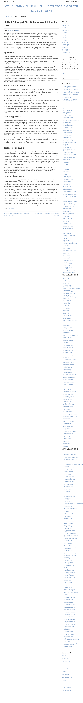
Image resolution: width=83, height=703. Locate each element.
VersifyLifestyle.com (68, 152)
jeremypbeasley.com (68, 193)
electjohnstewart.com (69, 626)
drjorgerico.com (67, 176)
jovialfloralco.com (67, 208)
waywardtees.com (67, 115)
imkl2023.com (66, 262)
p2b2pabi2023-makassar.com (70, 280)
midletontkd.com (68, 582)
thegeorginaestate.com (68, 404)
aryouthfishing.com (68, 513)
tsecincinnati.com (67, 318)
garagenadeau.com (67, 199)
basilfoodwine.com (68, 585)
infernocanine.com (68, 562)
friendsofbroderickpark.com (70, 374)
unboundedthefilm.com (68, 110)
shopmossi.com (67, 557)
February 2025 (65, 44)
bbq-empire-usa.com (68, 433)
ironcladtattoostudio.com (70, 526)
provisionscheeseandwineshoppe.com (72, 288)
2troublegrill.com (68, 550)
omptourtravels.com (69, 628)
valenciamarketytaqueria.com (71, 508)
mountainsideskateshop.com (71, 596)
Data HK (64, 655)
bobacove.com (66, 409)
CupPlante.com (66, 164)
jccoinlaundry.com (67, 337)
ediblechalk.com (67, 438)
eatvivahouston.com (69, 483)
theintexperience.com (68, 108)
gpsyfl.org (65, 446)
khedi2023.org (66, 290)
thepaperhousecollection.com (71, 564)
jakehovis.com (66, 393)
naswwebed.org (67, 240)
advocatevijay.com (67, 237)
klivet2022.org (66, 303)
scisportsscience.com (69, 644)
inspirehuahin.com (67, 189)
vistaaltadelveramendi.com (70, 459)
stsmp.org (65, 129)
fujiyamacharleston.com (68, 379)
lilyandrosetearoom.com (70, 537)
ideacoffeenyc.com (67, 344)
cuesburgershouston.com (70, 462)
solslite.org (66, 567)
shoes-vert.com (66, 332)
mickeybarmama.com (68, 413)
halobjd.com (66, 144)
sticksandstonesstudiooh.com (71, 553)
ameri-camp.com (67, 181)
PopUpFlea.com (66, 169)
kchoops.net (67, 594)
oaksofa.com (66, 441)
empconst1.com (66, 184)
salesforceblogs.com (68, 137)
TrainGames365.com (68, 139)
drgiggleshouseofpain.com (69, 196)
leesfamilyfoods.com (68, 226)
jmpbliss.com (66, 174)
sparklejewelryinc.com (69, 525)
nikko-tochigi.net (68, 587)
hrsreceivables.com (67, 183)
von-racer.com (66, 361)
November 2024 (66, 49)
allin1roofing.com (68, 574)
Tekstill (16, 16)
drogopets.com (66, 436)
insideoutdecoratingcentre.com (70, 205)
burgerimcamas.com (69, 648)
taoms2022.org (66, 307)
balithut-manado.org (68, 242)
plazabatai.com (66, 322)
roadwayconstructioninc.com (70, 414)
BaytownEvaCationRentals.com (70, 140)
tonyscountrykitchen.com (69, 398)
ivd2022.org (66, 312)
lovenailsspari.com (67, 369)
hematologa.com (68, 473)
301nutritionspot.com (69, 599)
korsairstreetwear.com (69, 496)
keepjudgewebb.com (69, 575)
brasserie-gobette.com (68, 421)
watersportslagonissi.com (69, 213)
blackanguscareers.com (69, 614)
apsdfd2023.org (66, 258)
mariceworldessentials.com (69, 386)
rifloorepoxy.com (68, 545)
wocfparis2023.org (67, 281)
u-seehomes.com (67, 211)
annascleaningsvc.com (69, 530)
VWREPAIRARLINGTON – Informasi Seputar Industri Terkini (41, 8)
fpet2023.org (66, 221)
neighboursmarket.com (69, 612)
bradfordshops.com (67, 233)
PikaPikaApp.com (67, 147)
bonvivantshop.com (67, 162)
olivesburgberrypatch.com (70, 538)
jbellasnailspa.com (67, 399)
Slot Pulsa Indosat (66, 690)
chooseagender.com (68, 124)
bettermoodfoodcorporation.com (71, 120)
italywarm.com (67, 638)
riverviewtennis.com (68, 426)
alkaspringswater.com (68, 366)
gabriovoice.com (68, 491)
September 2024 (66, 52)
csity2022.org (66, 313)
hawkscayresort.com (68, 323)
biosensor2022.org (67, 300)
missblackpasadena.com (70, 505)
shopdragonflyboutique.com (70, 416)
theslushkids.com (68, 540)
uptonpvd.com (67, 548)
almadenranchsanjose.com (69, 235)
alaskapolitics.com (67, 127)
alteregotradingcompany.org (70, 243)
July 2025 (64, 35)
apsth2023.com (66, 265)
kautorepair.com (67, 339)
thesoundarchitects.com (69, 572)
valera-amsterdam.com (69, 607)
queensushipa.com (67, 178)
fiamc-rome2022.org (68, 384)
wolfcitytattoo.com (68, 532)
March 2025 (65, 42)
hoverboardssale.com (68, 125)
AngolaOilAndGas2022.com (69, 250)
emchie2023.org (67, 295)
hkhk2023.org (66, 255)
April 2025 (64, 40)
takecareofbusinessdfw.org (69, 149)
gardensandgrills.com (69, 584)
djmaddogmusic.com (69, 570)
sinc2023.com (66, 283)
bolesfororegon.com (69, 616)
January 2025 (65, 46)
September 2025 (66, 32)
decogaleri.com (66, 328)
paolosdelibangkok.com (68, 408)
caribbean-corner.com (69, 589)
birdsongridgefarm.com (69, 604)
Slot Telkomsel (65, 680)
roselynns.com (66, 134)
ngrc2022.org (66, 225)
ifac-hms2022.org (67, 305)
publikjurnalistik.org (69, 634)
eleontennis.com (67, 230)
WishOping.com (66, 159)
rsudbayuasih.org (68, 633)
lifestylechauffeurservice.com (70, 201)
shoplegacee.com (67, 161)
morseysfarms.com (67, 425)
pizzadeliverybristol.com (69, 349)
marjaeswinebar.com (68, 340)
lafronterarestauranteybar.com (71, 535)
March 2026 (65, 24)
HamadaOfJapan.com (68, 151)
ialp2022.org (66, 302)
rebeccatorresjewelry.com (69, 172)
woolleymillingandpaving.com (71, 547)
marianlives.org (66, 114)
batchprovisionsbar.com (69, 419)
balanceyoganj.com (67, 135)
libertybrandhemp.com (69, 609)
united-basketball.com (69, 515)
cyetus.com (65, 231)
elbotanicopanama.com (68, 334)
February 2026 (65, 25)
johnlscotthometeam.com (69, 210)
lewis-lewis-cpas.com (68, 228)
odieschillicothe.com (68, 345)
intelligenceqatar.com (68, 146)
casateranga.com (68, 552)
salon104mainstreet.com (69, 364)
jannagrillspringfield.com (69, 377)
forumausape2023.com (68, 260)
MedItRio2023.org (67, 267)
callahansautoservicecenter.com (70, 354)
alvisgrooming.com (67, 403)
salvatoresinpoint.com (68, 206)
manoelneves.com (67, 130)
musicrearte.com (67, 423)
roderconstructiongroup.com (70, 320)
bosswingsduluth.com (68, 394)
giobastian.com (67, 542)
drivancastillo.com (68, 579)
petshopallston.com (68, 498)
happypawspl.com (67, 352)
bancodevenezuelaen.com (69, 119)
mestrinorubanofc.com (69, 621)
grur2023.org (66, 253)
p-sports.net (67, 494)
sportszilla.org (66, 418)
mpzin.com (65, 166)
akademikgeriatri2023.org (69, 292)
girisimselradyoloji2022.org (69, 297)
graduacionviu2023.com (69, 520)
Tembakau (23, 16)
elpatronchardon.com (68, 381)
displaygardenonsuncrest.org (70, 431)
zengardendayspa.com (69, 523)
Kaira (12, 702)
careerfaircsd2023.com (68, 263)
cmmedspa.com (67, 580)
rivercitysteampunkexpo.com (71, 592)
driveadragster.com (68, 471)
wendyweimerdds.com (68, 179)
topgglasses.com (68, 501)
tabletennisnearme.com (68, 440)
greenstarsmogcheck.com (69, 350)
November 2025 (66, 30)
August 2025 (65, 34)
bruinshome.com (68, 528)
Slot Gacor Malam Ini (67, 687)
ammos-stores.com (68, 601)
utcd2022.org (66, 298)
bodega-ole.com (68, 617)
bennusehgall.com (67, 317)
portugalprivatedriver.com (69, 359)
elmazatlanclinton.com (68, 342)
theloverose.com (68, 489)
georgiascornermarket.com (69, 355)
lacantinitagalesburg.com (69, 347)
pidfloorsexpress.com (68, 117)
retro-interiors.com (67, 218)
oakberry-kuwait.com (68, 371)
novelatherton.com (68, 623)
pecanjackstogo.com (69, 521)
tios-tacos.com (67, 516)
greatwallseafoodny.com (70, 488)
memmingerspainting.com (69, 191)
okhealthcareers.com (68, 107)
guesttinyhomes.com (69, 476)
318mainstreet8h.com (68, 367)
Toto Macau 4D (65, 658)
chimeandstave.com (68, 486)
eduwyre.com (66, 216)
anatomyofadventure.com (70, 577)
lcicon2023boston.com (68, 269)
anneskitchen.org (68, 506)
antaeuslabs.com (67, 156)
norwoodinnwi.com (68, 611)
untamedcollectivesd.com (70, 559)
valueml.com (66, 171)
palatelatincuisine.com (69, 479)
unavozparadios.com (68, 330)
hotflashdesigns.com (68, 198)
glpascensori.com (68, 543)
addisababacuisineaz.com (70, 646)
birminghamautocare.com (69, 396)
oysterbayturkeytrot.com (70, 533)
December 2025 (66, 29)
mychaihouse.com (67, 401)
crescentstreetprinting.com (70, 468)
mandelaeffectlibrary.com (69, 132)
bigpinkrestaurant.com (68, 188)
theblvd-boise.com (67, 220)
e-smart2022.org (67, 223)
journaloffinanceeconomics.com (71, 639)
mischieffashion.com (68, 215)
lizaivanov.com (67, 474)
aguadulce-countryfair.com (69, 391)
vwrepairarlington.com (69, 452)
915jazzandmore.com (68, 389)
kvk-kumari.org (67, 641)
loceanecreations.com (69, 602)
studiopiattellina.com (68, 376)
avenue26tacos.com (68, 500)
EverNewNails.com (67, 203)
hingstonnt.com (67, 122)
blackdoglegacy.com (69, 481)
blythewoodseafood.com (69, 406)
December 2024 (66, 47)
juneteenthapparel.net (69, 636)
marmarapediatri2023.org (69, 293)
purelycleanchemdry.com (69, 157)
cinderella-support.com (68, 186)
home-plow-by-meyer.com (70, 478)
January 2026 (65, 27)
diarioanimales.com (67, 327)
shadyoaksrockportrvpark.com (70, 335)
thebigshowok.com (68, 484)
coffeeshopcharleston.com (69, 362)
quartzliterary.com (67, 372)
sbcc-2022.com (66, 248)
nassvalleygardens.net (69, 624)
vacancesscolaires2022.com (69, 272)
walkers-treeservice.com (70, 555)
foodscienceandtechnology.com (71, 643)
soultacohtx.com (67, 443)
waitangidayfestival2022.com (70, 270)
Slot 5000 (64, 671)
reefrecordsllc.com (68, 510)
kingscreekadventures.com (69, 154)
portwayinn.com (68, 569)
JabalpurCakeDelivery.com (69, 142)
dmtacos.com (67, 466)
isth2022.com (66, 278)
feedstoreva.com (67, 435)
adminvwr (17, 30)
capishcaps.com (66, 445)
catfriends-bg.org (67, 112)
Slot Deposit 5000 (66, 661)
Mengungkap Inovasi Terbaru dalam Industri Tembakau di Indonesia (69, 100)
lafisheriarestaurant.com (69, 387)
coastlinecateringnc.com (70, 461)
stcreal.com (65, 167)
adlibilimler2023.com (68, 238)
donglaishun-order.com (68, 382)
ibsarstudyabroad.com (68, 315)
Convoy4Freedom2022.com (69, 252)
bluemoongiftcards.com (69, 591)
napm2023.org (66, 257)
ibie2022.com (66, 247)
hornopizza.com (68, 469)
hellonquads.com (67, 325)
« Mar (63, 73)
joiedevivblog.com (68, 606)
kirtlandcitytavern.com (69, 597)
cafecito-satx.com (68, 518)
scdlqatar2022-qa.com (68, 285)
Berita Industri (8, 16)
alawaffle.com (67, 511)
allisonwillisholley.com (69, 565)
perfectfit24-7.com (67, 357)
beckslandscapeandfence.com (71, 457)
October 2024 (65, 51)
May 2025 (64, 39)
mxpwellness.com (68, 560)
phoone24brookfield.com (69, 411)
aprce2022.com (66, 245)
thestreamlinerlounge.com (70, 619)
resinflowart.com (68, 493)
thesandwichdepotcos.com (69, 194)
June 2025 (64, 37)
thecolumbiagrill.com (68, 286)
